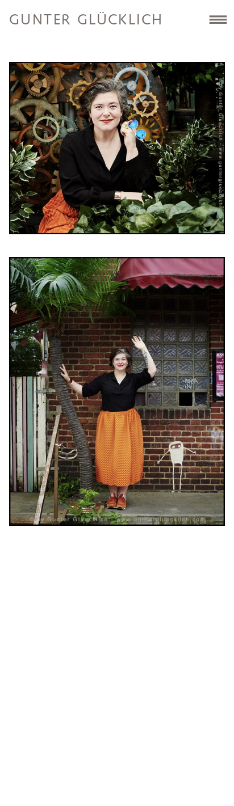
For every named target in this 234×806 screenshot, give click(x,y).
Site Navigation (217, 19)
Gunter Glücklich (86, 20)
